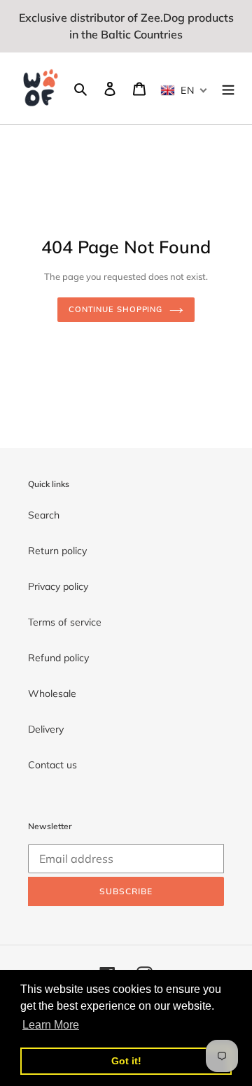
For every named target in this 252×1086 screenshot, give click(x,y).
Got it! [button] (126, 1060)
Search (43, 515)
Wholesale (52, 693)
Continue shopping (115, 309)
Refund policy (58, 657)
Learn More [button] (50, 1025)
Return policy (57, 550)
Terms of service (65, 622)
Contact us (52, 765)
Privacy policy (58, 586)
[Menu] (228, 88)
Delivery (46, 729)
